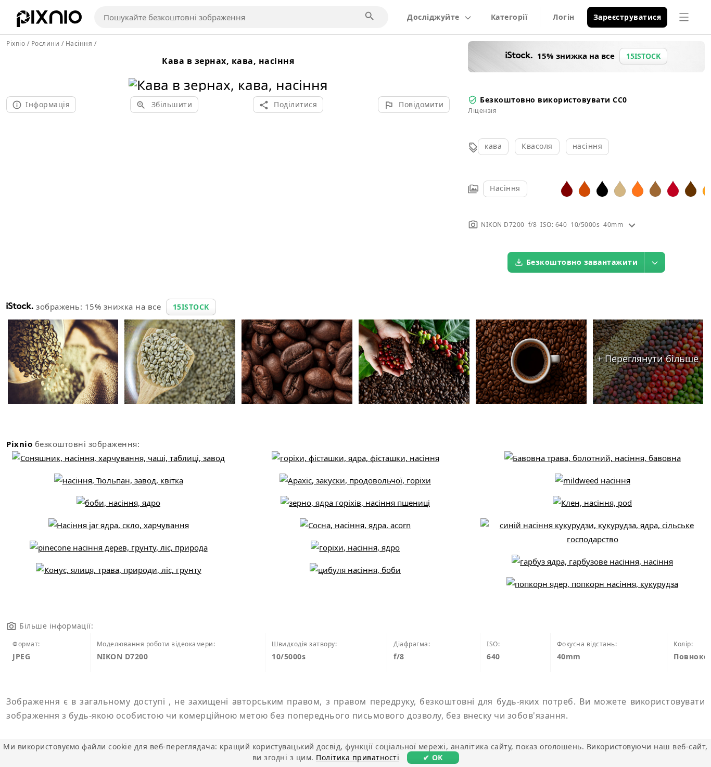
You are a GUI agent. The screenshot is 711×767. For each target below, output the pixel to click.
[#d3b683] (620, 188)
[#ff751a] (637, 188)
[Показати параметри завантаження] (654, 262)
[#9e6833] (655, 188)
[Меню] (684, 17)
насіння (588, 146)
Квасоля (537, 146)
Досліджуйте (433, 17)
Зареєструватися (627, 17)
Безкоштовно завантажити (582, 262)
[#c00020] (673, 188)
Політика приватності (357, 757)
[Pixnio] (49, 20)
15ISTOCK (191, 307)
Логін (564, 17)
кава (493, 146)
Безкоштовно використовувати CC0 (553, 100)
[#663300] (690, 188)
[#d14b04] (584, 188)
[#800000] (567, 188)
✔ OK (433, 757)
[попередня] (140, 71)
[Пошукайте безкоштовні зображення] (370, 17)
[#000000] (602, 188)
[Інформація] (632, 224)
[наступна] (316, 71)
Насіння (505, 188)
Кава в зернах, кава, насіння (228, 61)
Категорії (509, 17)
